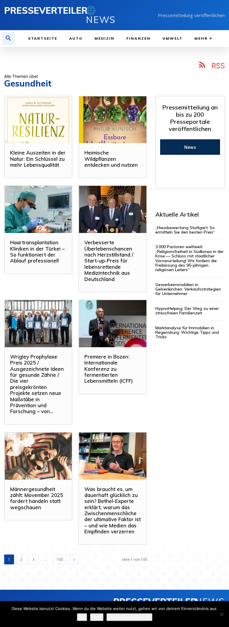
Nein (96, 617)
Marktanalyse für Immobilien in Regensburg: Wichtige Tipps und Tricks (187, 332)
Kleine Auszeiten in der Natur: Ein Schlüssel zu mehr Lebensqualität (38, 158)
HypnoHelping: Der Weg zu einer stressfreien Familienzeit (187, 311)
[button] (8, 38)
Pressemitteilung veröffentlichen (191, 15)
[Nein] (222, 614)
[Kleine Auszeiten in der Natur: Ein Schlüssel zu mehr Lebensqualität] (38, 119)
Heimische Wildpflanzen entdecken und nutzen (111, 158)
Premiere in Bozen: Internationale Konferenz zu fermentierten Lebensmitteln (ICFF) (108, 368)
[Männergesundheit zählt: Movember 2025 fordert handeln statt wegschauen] (38, 456)
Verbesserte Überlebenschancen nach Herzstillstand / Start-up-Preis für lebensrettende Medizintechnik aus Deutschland (108, 260)
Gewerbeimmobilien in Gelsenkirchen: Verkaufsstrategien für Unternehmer (188, 289)
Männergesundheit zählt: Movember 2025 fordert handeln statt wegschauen (36, 498)
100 (60, 559)
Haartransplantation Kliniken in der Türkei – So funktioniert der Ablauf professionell (37, 251)
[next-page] (74, 559)
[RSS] (202, 66)
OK (82, 617)
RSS (218, 66)
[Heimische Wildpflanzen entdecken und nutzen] (112, 119)
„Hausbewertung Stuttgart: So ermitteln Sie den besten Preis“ (185, 230)
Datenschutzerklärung (129, 617)
